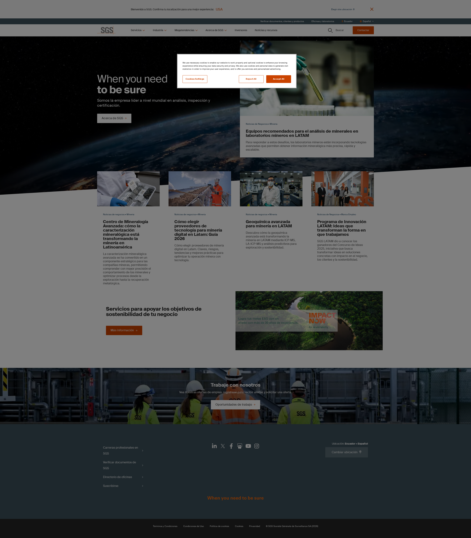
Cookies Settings (195, 79)
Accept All (278, 79)
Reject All (251, 79)
